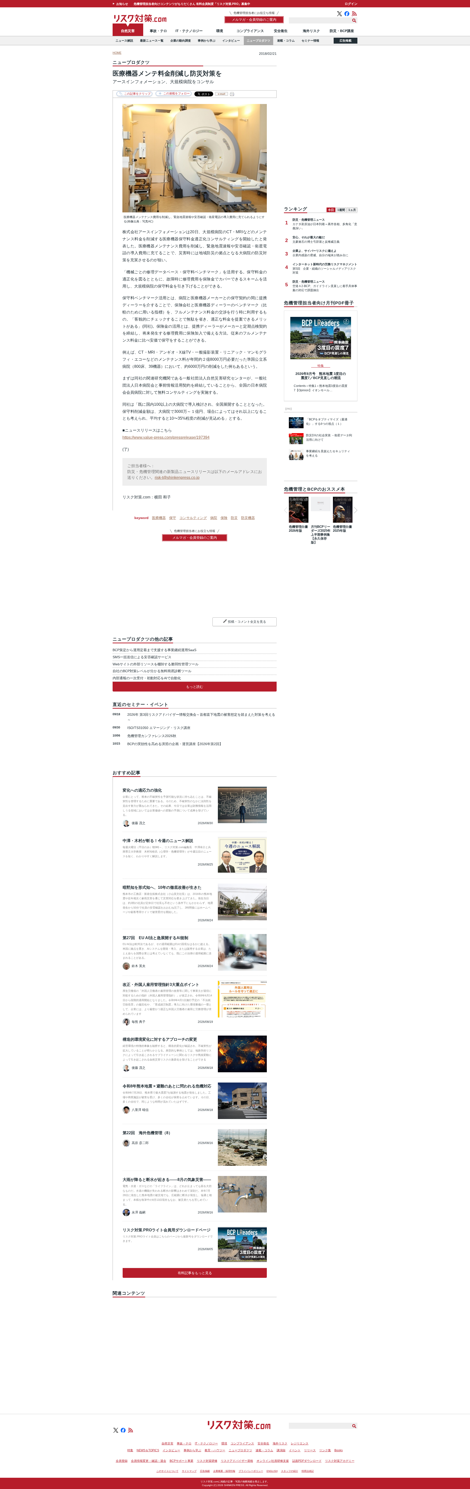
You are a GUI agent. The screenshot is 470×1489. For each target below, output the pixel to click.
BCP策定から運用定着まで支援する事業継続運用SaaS (154, 650)
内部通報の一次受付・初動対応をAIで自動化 (147, 678)
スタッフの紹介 (289, 1471)
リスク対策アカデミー (339, 1461)
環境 (219, 31)
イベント (295, 1450)
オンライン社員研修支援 (273, 1461)
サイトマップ (189, 1471)
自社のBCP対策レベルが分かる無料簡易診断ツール (152, 671)
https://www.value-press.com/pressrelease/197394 (166, 437)
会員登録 (122, 1461)
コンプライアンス (250, 31)
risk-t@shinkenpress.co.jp (177, 477)
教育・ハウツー (215, 1450)
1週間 (341, 210)
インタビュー (231, 40)
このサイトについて (167, 1471)
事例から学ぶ (206, 40)
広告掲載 (346, 40)
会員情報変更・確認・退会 (148, 1461)
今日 (331, 210)
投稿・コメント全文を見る (247, 621)
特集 (130, 1450)
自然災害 (128, 31)
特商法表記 (308, 1471)
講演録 (281, 1450)
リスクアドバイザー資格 (237, 1461)
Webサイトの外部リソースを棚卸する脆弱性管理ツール (156, 664)
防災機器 (248, 518)
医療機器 (159, 518)
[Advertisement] (195, 1350)
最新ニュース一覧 (152, 40)
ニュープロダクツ (258, 40)
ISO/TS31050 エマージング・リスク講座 (158, 728)
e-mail (221, 93)
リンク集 (325, 1450)
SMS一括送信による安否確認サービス (142, 657)
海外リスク (311, 31)
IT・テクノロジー (189, 31)
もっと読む (194, 687)
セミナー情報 (310, 40)
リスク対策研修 (207, 1461)
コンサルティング (193, 518)
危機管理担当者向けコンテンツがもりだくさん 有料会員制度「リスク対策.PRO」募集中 (192, 4)
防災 (234, 518)
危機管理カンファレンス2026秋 (151, 736)
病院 (213, 518)
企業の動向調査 (180, 40)
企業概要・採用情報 (224, 1471)
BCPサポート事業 (181, 1461)
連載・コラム (286, 40)
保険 (224, 518)
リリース (310, 1450)
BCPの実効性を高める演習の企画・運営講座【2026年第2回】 (175, 744)
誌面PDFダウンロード (307, 1461)
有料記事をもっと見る (195, 1273)
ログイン (351, 4)
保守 (172, 518)
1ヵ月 (352, 210)
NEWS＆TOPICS (148, 1450)
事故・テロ (158, 31)
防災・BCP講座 (342, 31)
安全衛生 (281, 31)
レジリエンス (299, 1443)
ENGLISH (272, 1471)
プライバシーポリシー (251, 1471)
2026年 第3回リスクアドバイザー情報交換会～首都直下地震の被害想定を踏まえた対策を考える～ (201, 717)
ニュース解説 (124, 40)
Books (338, 1450)
